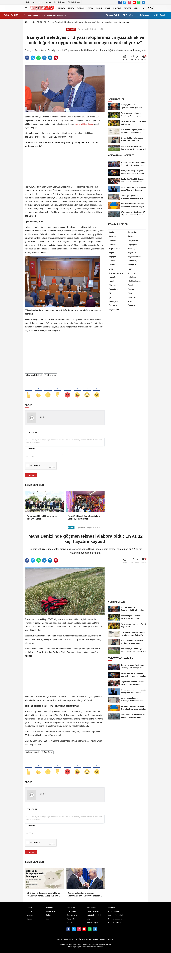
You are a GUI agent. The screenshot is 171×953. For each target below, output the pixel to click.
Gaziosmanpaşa (116, 273)
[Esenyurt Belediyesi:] (65, 88)
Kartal (111, 281)
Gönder (31, 475)
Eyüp (111, 269)
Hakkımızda (30, 2)
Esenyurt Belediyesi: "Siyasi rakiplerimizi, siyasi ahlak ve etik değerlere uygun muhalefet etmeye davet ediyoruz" (89, 22)
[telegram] (44, 58)
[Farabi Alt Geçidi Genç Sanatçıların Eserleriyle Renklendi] (85, 501)
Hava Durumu (113, 911)
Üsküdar (131, 305)
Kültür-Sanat (51, 911)
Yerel (137, 8)
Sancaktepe (114, 289)
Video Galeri (113, 15)
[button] (25, 15)
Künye (40, 2)
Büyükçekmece (134, 256)
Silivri (130, 293)
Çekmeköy (132, 261)
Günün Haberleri (94, 915)
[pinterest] (56, 58)
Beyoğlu (112, 256)
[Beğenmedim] (57, 390)
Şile (110, 293)
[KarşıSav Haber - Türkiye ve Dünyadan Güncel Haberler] (42, 8)
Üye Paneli (160, 15)
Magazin (30, 915)
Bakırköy (112, 244)
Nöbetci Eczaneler (115, 919)
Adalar (111, 232)
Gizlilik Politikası (74, 2)
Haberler (32, 22)
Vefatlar (69, 922)
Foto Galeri (130, 15)
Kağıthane (132, 277)
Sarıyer (131, 289)
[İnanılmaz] (87, 390)
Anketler (111, 908)
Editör (42, 417)
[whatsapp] (38, 58)
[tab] (32, 432)
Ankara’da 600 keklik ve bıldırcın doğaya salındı (42, 517)
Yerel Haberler (93, 911)
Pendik (131, 285)
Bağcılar (112, 240)
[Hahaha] (77, 390)
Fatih (130, 269)
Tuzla (130, 301)
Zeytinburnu (114, 309)
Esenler (112, 265)
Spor (47, 919)
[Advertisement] (65, 167)
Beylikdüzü (132, 252)
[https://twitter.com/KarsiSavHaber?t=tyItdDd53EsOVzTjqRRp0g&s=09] (124, 2)
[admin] (143, 2)
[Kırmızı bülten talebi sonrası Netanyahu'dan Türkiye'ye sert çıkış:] (85, 878)
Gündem (61, 8)
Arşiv (89, 919)
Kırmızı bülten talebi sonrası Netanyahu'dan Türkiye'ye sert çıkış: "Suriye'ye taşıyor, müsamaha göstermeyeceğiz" (85, 894)
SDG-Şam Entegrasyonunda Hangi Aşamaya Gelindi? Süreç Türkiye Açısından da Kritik (43, 894)
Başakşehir (132, 244)
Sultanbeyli (132, 297)
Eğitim (90, 8)
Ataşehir (112, 236)
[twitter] (33, 58)
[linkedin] (50, 58)
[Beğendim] (28, 390)
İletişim (48, 2)
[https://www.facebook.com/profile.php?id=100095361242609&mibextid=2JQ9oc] (120, 2)
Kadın (107, 8)
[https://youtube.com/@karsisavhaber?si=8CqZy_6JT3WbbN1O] (134, 2)
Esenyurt (132, 265)
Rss (58, 939)
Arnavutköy (132, 232)
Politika (117, 8)
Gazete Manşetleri (115, 915)
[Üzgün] (96, 390)
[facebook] (27, 58)
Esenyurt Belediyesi (83, 124)
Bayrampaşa (114, 248)
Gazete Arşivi (92, 922)
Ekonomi (80, 8)
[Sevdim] (48, 390)
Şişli (110, 297)
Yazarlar (145, 15)
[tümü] (143, 8)
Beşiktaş (131, 248)
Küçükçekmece (134, 281)
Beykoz (112, 252)
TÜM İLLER (41, 22)
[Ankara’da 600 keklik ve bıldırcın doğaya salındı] (44, 501)
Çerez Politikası (59, 2)
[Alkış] (38, 390)
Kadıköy (112, 277)
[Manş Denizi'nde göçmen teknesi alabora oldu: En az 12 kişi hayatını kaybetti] (65, 591)
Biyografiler (70, 919)
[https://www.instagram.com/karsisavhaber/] (129, 2)
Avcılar (131, 236)
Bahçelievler (133, 240)
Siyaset (127, 8)
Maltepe (112, 285)
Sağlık (99, 8)
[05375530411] (139, 2)
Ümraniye (113, 305)
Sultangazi (113, 301)
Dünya (71, 8)
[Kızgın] (67, 390)
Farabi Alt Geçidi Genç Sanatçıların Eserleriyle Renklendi (84, 517)
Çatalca (112, 261)
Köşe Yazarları (72, 915)
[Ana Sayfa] (26, 22)
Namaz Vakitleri (114, 922)
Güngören (132, 273)
